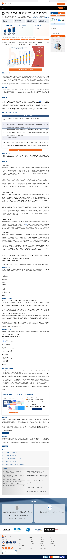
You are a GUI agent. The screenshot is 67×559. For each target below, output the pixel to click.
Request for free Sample (33, 289)
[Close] (50, 267)
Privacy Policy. (44, 286)
